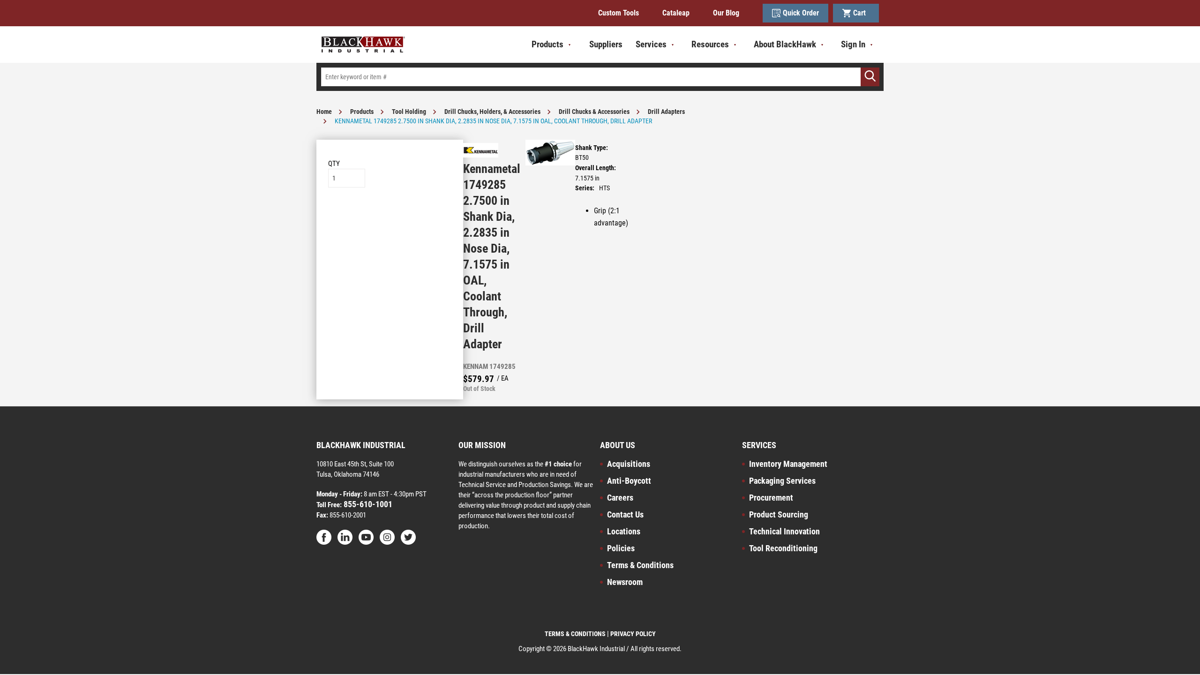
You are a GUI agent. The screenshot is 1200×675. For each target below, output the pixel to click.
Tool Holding (409, 111)
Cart (861, 12)
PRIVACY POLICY (633, 634)
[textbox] (600, 77)
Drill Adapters (666, 111)
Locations (623, 531)
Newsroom (625, 582)
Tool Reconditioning (783, 548)
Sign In (853, 44)
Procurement (771, 497)
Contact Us (625, 514)
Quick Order (801, 12)
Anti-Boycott (629, 481)
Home (324, 111)
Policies (621, 548)
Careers (620, 497)
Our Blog (726, 12)
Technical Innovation (784, 531)
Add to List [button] (389, 215)
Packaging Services (782, 481)
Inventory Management (788, 464)
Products (362, 111)
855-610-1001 (367, 504)
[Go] (870, 77)
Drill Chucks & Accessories (594, 111)
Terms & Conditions (640, 565)
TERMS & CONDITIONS (575, 634)
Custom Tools (618, 12)
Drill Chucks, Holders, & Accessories (492, 111)
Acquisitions (628, 464)
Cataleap (676, 12)
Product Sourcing (778, 514)
